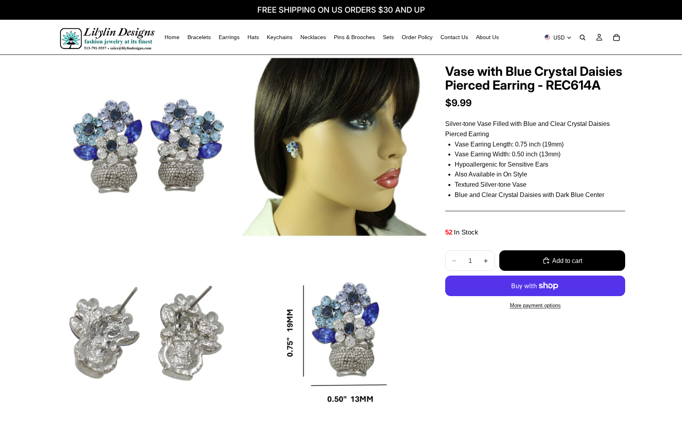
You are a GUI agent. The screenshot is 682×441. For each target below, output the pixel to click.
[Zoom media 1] (149, 147)
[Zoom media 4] (334, 332)
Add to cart (567, 260)
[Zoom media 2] (334, 147)
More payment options (535, 305)
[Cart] (616, 37)
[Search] (582, 37)
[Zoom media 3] (149, 332)
